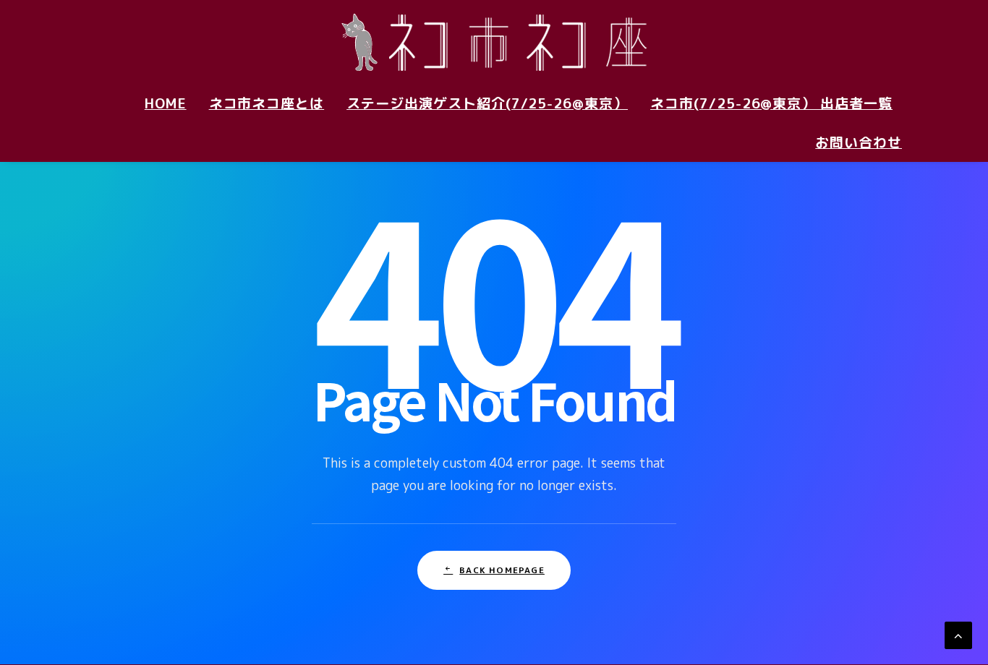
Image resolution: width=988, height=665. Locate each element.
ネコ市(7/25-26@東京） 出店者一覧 (771, 103)
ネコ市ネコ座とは (267, 103)
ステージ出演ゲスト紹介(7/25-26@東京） (487, 103)
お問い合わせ (858, 142)
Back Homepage (502, 570)
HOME (166, 103)
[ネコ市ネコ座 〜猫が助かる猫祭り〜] (494, 42)
